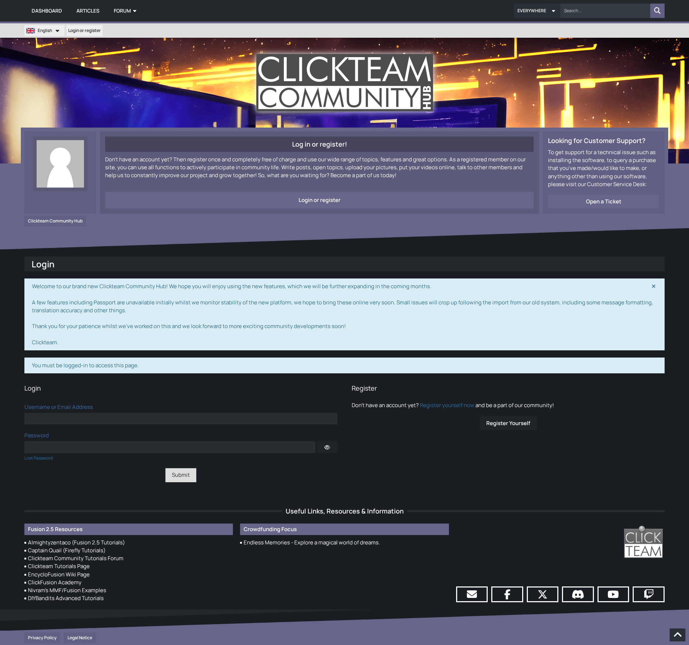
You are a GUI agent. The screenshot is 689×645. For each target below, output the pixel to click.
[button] (537, 11)
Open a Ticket (603, 201)
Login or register (84, 30)
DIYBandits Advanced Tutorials (66, 598)
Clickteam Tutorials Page (59, 566)
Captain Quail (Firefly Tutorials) (67, 550)
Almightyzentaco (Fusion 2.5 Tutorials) (76, 542)
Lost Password (38, 458)
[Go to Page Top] (677, 634)
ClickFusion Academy (54, 582)
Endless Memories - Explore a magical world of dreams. (312, 542)
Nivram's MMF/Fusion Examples (67, 590)
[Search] (657, 11)
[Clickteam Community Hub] (344, 82)
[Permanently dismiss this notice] (653, 286)
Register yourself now (447, 405)
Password (36, 435)
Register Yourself (508, 423)
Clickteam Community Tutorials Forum (75, 558)
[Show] (327, 447)
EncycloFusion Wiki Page (59, 574)
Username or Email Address (58, 407)
